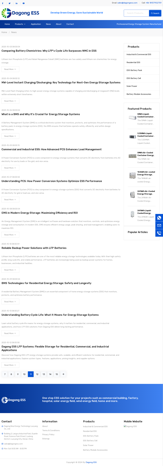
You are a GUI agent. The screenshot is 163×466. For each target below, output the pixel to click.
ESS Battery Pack (134, 70)
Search (156, 13)
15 (57, 374)
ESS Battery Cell (134, 78)
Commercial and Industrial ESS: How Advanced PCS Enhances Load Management (52, 149)
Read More (9, 69)
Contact (70, 24)
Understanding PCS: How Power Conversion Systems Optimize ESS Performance (52, 181)
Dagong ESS (91, 462)
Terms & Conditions (51, 430)
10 (24, 374)
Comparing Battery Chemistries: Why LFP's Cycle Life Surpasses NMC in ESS (49, 50)
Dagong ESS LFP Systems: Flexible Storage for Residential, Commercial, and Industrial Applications (55, 348)
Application (36, 24)
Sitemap (46, 439)
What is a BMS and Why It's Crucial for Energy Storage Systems (41, 114)
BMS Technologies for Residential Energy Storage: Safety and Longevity (46, 283)
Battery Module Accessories (139, 94)
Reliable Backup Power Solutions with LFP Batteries (34, 247)
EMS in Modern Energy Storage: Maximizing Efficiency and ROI (40, 212)
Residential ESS (133, 62)
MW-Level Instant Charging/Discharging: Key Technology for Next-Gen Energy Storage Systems (61, 82)
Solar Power (132, 86)
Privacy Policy (48, 434)
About (58, 24)
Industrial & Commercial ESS (139, 54)
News (48, 24)
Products (19, 24)
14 (50, 374)
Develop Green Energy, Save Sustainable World (77, 12)
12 (37, 374)
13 (44, 374)
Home (7, 24)
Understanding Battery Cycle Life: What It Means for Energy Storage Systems (50, 314)
